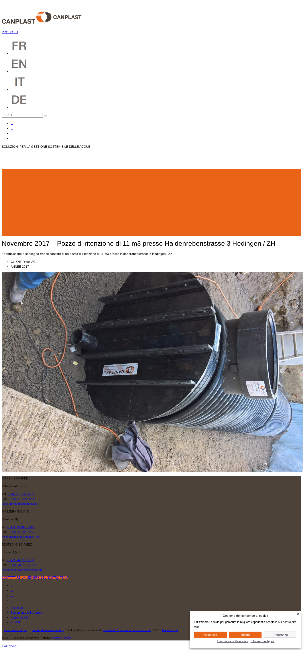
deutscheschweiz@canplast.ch (22, 569)
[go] (45, 116)
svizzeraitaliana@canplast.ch (20, 536)
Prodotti (16, 622)
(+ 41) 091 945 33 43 (20, 527)
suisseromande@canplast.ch (20, 503)
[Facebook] (12, 123)
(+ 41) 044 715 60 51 (21, 565)
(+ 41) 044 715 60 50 (20, 560)
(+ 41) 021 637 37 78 (21, 499)
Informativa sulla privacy (48, 630)
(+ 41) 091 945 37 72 (21, 532)
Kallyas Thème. (61, 638)
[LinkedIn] (12, 138)
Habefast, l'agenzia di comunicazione (127, 630)
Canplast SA (170, 630)
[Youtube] (12, 133)
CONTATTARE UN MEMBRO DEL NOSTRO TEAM (35, 577)
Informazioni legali (15, 630)
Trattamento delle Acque (26, 612)
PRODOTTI (10, 32)
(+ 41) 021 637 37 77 (21, 494)
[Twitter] (12, 128)
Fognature (17, 607)
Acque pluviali (20, 617)
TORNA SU (10, 646)
